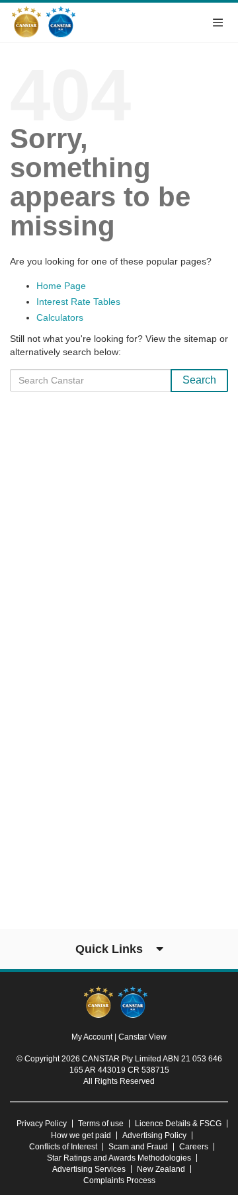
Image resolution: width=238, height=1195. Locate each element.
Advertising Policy (154, 1135)
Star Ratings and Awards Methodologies (119, 1158)
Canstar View (142, 1037)
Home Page (61, 285)
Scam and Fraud (138, 1147)
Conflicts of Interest (63, 1147)
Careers (193, 1147)
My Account (92, 1037)
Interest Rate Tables (78, 301)
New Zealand (161, 1169)
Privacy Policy (42, 1124)
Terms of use (101, 1124)
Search (199, 380)
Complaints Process (119, 1180)
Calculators (59, 317)
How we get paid (81, 1135)
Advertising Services (89, 1169)
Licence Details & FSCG (178, 1124)
